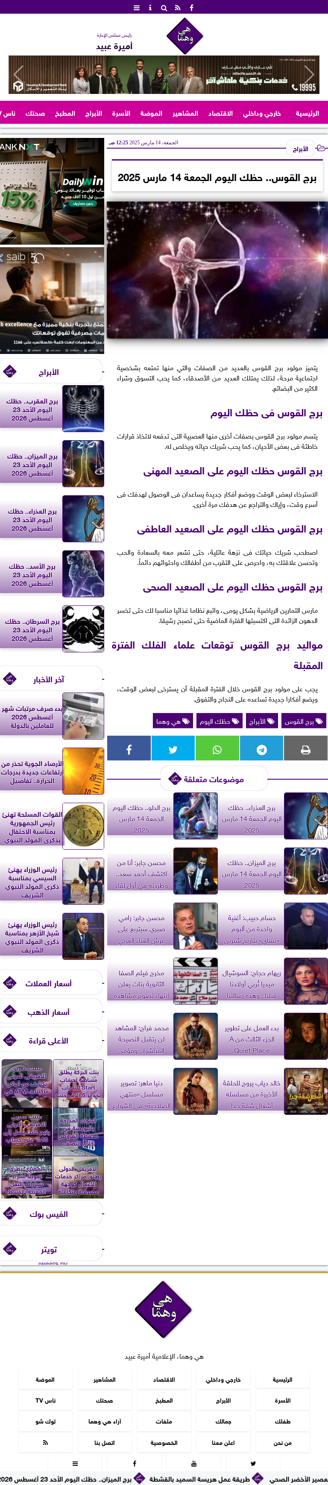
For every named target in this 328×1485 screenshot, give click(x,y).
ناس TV (45, 1399)
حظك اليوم (216, 720)
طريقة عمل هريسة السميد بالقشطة (256, 1478)
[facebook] (191, 7)
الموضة (151, 112)
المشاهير (185, 112)
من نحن (283, 1441)
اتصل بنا (104, 1441)
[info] (150, 7)
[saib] (52, 351)
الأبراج (93, 112)
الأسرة (121, 112)
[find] (164, 7)
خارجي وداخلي (262, 112)
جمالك (223, 1420)
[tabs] (137, 7)
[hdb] (164, 75)
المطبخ (65, 112)
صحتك (35, 112)
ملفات (164, 1420)
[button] (18, 74)
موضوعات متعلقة (214, 778)
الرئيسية (307, 112)
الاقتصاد (220, 112)
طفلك (283, 1420)
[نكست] (52, 241)
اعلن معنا (223, 1441)
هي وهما (169, 720)
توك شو (45, 1420)
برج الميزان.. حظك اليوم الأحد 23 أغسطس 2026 (121, 1478)
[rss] (177, 7)
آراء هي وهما (104, 1420)
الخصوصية (164, 1441)
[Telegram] (262, 748)
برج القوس (300, 720)
